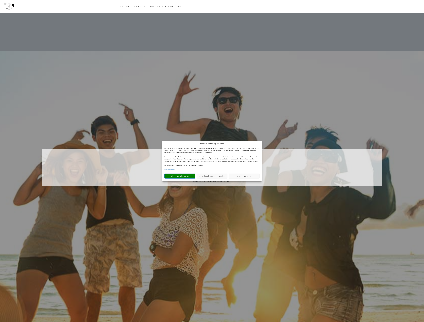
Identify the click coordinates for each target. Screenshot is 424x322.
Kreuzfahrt (167, 7)
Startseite (124, 7)
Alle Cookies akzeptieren (180, 176)
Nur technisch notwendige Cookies (212, 176)
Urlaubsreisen (139, 7)
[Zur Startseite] (27, 6)
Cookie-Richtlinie (169, 170)
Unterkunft (154, 7)
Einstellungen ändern (244, 176)
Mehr (178, 7)
